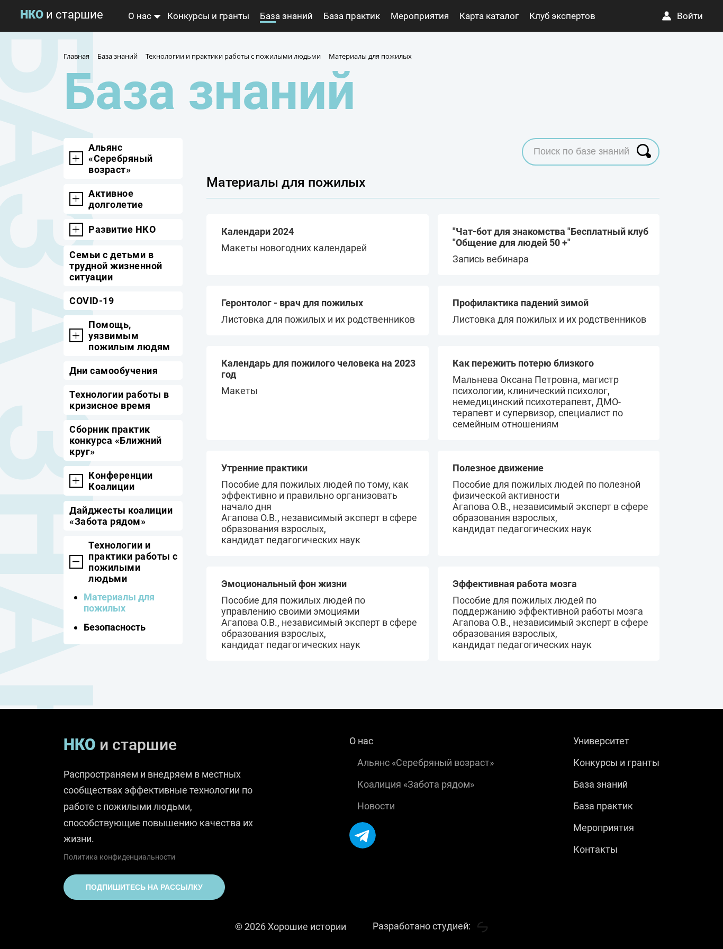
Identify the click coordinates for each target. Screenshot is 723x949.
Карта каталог (489, 16)
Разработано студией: (423, 926)
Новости (376, 805)
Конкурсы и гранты (208, 16)
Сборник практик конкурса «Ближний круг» (115, 440)
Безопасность (115, 627)
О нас (139, 16)
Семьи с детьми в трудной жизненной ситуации (115, 265)
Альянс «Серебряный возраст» (120, 158)
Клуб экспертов (562, 16)
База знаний (286, 16)
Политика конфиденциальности (119, 857)
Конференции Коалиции (120, 481)
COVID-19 (91, 300)
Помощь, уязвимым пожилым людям (129, 335)
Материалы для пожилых (119, 602)
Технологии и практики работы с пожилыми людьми (133, 562)
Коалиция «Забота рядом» (415, 784)
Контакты (595, 849)
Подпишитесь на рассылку (144, 887)
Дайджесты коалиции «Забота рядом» (121, 516)
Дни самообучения (113, 370)
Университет (601, 740)
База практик (351, 16)
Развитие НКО (122, 229)
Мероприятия (420, 16)
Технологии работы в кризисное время (119, 400)
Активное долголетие (115, 199)
